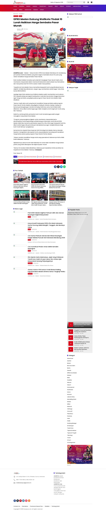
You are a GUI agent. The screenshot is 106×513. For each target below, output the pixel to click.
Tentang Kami (55, 506)
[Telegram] (61, 166)
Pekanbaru (70, 413)
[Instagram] (26, 500)
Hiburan (69, 382)
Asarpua (21, 156)
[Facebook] (55, 166)
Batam (69, 363)
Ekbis (16, 181)
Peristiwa (69, 416)
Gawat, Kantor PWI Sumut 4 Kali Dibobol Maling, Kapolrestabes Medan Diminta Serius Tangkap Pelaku (57, 203)
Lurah (40, 156)
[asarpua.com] (19, 2)
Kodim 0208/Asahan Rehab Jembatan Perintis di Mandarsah (82, 342)
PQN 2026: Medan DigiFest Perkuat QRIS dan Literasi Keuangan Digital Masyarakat (21, 186)
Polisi (68, 418)
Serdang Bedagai (71, 423)
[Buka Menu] (91, 2)
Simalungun (70, 425)
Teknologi (69, 435)
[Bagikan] (64, 29)
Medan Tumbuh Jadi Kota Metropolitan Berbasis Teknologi (81, 348)
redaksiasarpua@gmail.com (23, 483)
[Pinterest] (20, 500)
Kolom (69, 392)
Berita (68, 368)
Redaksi (19, 29)
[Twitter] (58, 166)
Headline (16, 16)
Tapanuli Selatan (71, 430)
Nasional (69, 406)
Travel (69, 437)
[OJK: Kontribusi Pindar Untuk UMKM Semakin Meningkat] (22, 195)
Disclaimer (25, 506)
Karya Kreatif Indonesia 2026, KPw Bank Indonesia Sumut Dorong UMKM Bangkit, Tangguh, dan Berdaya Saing (38, 186)
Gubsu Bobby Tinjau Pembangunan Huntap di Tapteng (81, 336)
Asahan (69, 361)
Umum (69, 440)
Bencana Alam (71, 365)
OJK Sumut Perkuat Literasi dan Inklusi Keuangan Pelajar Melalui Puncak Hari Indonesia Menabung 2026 (57, 186)
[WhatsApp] (64, 166)
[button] (84, 2)
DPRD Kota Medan (72, 373)
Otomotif (69, 411)
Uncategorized (71, 442)
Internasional (70, 387)
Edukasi (69, 375)
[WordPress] (23, 500)
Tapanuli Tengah (71, 433)
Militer (68, 404)
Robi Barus (58, 156)
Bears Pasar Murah (31, 156)
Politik (20, 16)
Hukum (69, 385)
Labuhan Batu (71, 397)
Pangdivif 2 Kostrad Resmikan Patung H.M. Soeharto (82, 330)
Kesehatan (70, 389)
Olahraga (69, 409)
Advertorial (70, 358)
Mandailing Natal (71, 399)
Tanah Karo (70, 428)
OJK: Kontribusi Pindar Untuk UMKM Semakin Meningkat (21, 202)
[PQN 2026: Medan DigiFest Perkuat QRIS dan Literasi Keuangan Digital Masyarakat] (22, 178)
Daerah (69, 370)
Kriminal (69, 394)
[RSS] (29, 500)
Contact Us (17, 506)
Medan (69, 401)
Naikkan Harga (49, 156)
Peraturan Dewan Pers (36, 506)
